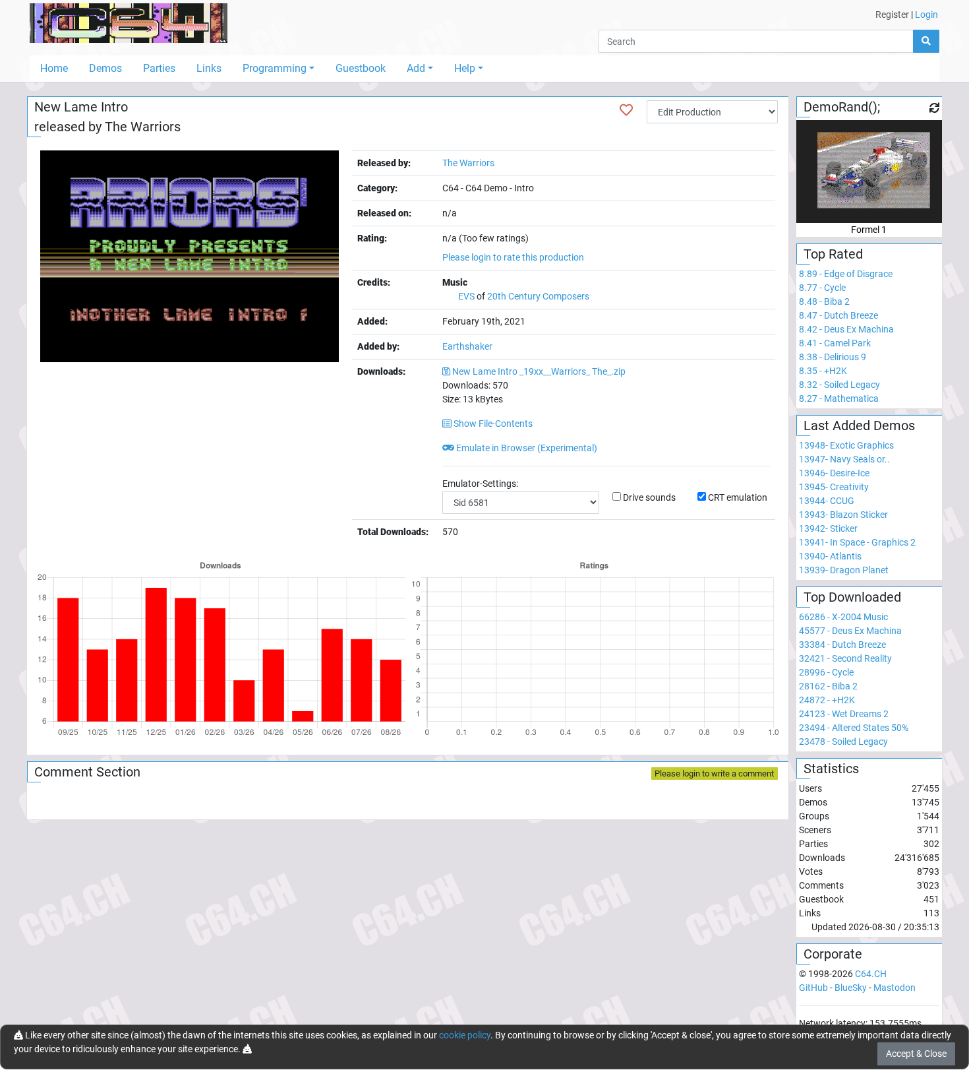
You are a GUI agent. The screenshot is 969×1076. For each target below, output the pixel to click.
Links (208, 68)
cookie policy (464, 1035)
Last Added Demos (859, 425)
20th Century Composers (538, 296)
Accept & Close (916, 1053)
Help (464, 68)
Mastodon (894, 987)
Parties (159, 68)
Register (892, 14)
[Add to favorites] (626, 110)
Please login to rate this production (513, 257)
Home (54, 68)
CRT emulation (737, 497)
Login (926, 14)
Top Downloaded (852, 597)
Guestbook (361, 68)
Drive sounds (649, 497)
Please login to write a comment (714, 773)
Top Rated (833, 254)
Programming (275, 68)
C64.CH (871, 973)
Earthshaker (467, 346)
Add (416, 68)
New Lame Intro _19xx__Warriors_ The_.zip (539, 371)
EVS (466, 296)
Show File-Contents (492, 423)
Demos (105, 68)
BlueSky (851, 987)
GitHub (813, 987)
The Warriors (143, 127)
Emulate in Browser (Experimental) (525, 448)
